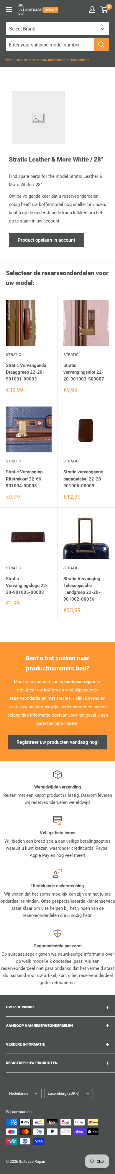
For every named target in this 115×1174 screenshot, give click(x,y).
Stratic (13, 354)
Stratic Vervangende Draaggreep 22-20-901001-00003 (26, 372)
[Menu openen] (9, 9)
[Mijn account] (92, 9)
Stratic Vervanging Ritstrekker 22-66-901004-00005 (24, 478)
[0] (104, 9)
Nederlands (18, 1093)
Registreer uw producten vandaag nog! (57, 742)
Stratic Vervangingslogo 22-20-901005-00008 (27, 585)
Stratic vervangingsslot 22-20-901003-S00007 (83, 372)
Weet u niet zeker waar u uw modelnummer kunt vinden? (47, 60)
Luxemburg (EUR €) (64, 1093)
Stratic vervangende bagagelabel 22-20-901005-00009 (83, 478)
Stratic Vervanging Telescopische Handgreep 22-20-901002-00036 (81, 589)
